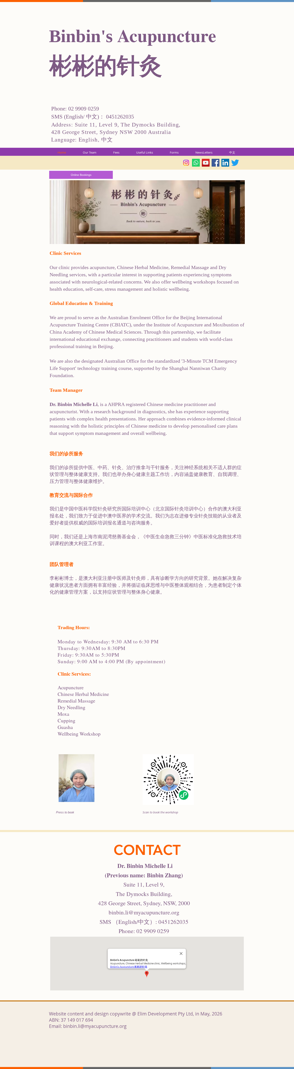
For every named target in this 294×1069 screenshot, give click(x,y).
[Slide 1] (147, 822)
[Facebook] (215, 163)
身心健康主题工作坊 (148, 474)
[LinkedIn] (225, 163)
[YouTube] (206, 163)
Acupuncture (166, 35)
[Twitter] (235, 163)
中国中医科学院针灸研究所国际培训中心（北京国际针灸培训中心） (136, 508)
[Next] (272, 500)
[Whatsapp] (196, 163)
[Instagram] (186, 163)
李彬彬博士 (62, 578)
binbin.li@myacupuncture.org (144, 912)
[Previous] (22, 500)
